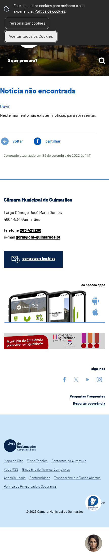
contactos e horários (38, 259)
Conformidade (39, 478)
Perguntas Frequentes (87, 396)
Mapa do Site (13, 461)
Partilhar (53, 141)
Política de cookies (49, 11)
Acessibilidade (15, 478)
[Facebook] (64, 379)
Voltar (18, 141)
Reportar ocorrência (89, 403)
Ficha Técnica (37, 461)
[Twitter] (76, 379)
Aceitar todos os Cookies (31, 36)
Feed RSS (11, 469)
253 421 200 (30, 230)
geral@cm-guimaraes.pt (38, 237)
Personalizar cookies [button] (27, 23)
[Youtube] (88, 379)
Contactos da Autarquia (68, 461)
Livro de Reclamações (20, 445)
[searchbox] (54, 60)
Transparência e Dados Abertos (77, 478)
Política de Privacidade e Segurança (30, 486)
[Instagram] (99, 379)
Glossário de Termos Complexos (46, 469)
